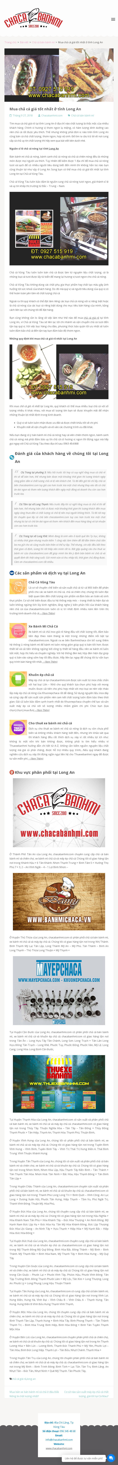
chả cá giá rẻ (91, 317)
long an (31, 1379)
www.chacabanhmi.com (59, 1448)
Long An (54, 148)
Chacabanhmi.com (51, 115)
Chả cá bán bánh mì (82, 115)
